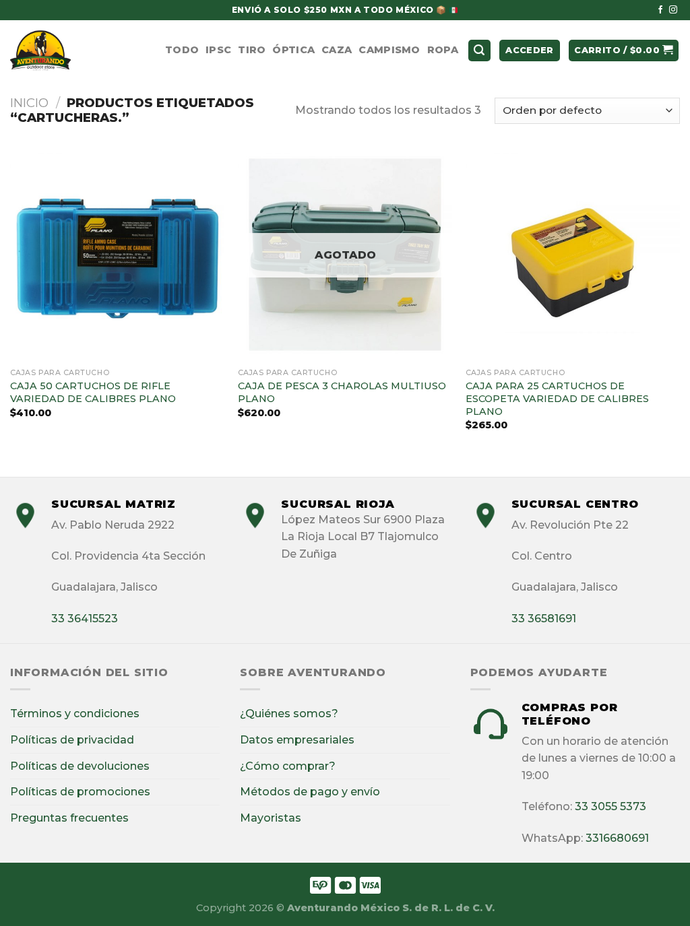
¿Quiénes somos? (289, 713)
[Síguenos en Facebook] (660, 10)
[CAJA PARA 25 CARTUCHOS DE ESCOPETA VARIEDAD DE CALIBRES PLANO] (573, 254)
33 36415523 (84, 618)
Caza (336, 50)
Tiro (251, 50)
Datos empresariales (297, 739)
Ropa (442, 50)
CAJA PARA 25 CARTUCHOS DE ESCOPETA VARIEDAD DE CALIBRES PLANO (557, 398)
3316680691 (617, 838)
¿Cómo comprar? (288, 766)
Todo (182, 50)
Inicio (29, 102)
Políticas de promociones (80, 791)
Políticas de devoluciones (80, 766)
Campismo (389, 50)
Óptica (293, 50)
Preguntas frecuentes (69, 818)
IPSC (218, 50)
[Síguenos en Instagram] (673, 10)
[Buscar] (479, 51)
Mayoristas (270, 818)
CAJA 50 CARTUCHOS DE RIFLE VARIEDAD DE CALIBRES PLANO (93, 392)
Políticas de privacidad (72, 739)
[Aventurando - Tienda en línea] (77, 50)
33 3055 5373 (610, 806)
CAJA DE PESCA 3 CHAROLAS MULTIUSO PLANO (342, 392)
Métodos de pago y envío (310, 791)
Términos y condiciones (74, 713)
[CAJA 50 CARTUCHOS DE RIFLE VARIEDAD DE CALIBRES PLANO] (117, 254)
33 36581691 (543, 618)
